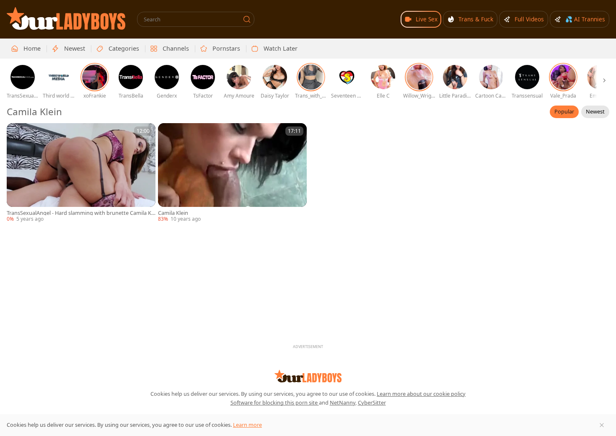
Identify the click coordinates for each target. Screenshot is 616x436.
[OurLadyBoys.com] (66, 18)
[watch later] (16, 133)
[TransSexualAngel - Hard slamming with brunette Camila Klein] (81, 173)
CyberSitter (372, 402)
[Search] (247, 19)
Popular (564, 111)
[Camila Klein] (232, 173)
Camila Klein (173, 213)
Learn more (247, 424)
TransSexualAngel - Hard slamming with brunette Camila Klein (81, 213)
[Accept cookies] (601, 425)
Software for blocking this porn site (274, 402)
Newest (595, 111)
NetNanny (342, 402)
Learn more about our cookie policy (421, 393)
